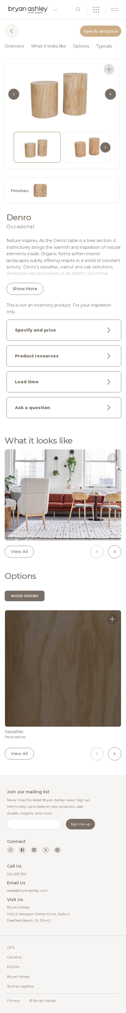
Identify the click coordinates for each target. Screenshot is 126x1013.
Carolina (14, 957)
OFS (10, 947)
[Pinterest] (57, 850)
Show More (25, 288)
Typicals (104, 46)
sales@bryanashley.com (27, 890)
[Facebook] (22, 850)
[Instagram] (10, 850)
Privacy (13, 1000)
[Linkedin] (34, 850)
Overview (14, 46)
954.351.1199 (16, 874)
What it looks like (48, 46)
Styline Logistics (20, 986)
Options (81, 46)
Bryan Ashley (18, 976)
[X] (45, 850)
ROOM (13, 967)
